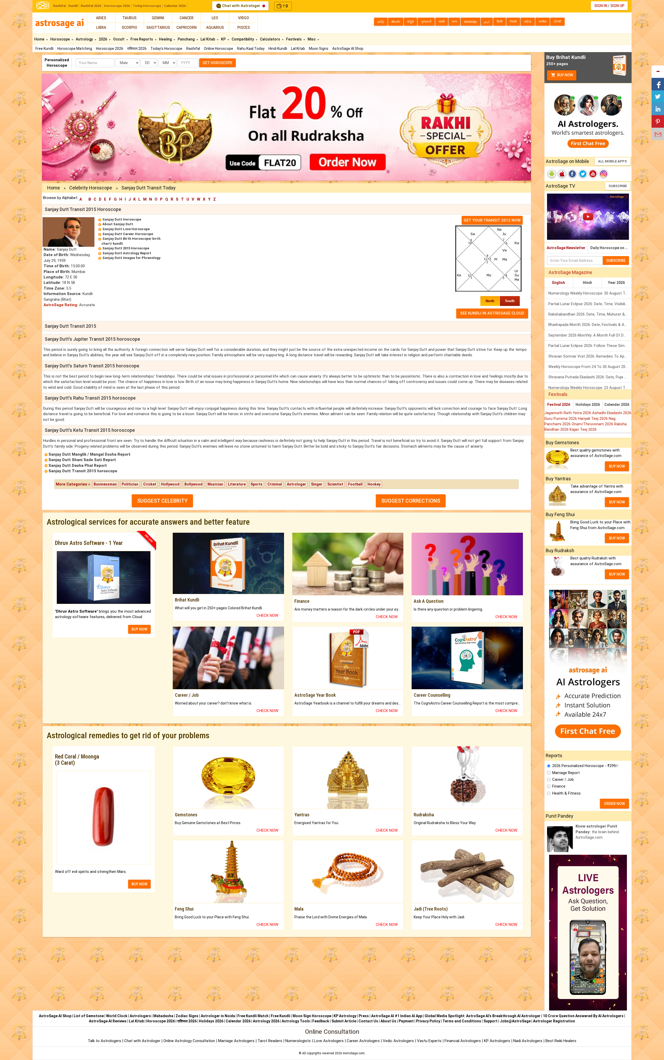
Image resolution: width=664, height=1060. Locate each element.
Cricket (149, 484)
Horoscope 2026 (117, 6)
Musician (215, 484)
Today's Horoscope (166, 48)
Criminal (274, 484)
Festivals (294, 39)
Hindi (587, 283)
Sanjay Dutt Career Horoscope (127, 234)
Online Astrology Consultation (189, 1040)
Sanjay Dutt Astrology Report (126, 253)
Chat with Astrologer (241, 5)
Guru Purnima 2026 (561, 418)
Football (355, 484)
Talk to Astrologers (104, 1040)
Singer (316, 484)
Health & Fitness (566, 793)
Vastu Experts (429, 1040)
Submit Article (343, 1021)
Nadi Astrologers (527, 1040)
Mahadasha (163, 1016)
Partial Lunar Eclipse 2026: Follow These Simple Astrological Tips (590, 345)
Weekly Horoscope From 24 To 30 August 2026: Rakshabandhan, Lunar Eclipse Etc (590, 366)
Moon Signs (318, 48)
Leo (215, 18)
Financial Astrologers (463, 1040)
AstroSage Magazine (570, 272)
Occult (119, 39)
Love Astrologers (329, 1040)
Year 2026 (616, 283)
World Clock (116, 1016)
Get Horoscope (217, 63)
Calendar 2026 (175, 6)
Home (39, 39)
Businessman (105, 484)
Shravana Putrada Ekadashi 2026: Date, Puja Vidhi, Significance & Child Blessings (590, 377)
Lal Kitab (298, 48)
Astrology (85, 39)
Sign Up (617, 6)
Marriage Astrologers (236, 1040)
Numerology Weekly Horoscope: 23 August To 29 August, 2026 (590, 387)
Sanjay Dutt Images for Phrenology (131, 258)
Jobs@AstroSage (515, 1021)
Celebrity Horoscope (90, 187)
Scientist (335, 484)
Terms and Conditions (461, 1021)
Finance (558, 786)
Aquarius (215, 27)
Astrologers (140, 1016)
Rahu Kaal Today (251, 48)
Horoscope (60, 39)
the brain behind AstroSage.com (597, 832)
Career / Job (563, 779)
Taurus (129, 18)
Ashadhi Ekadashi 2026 (611, 413)
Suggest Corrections (410, 501)
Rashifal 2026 (91, 6)
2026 (103, 39)
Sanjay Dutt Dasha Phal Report (78, 465)
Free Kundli (44, 48)
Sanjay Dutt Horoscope (121, 219)
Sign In (600, 6)
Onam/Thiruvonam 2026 (593, 424)
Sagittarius (158, 27)
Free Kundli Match (252, 1016)
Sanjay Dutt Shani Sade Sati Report (82, 459)
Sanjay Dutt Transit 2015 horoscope (83, 471)
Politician (130, 484)
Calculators (270, 39)
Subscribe (617, 186)
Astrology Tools (296, 1021)
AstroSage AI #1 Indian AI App (396, 1016)
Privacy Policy (428, 1021)
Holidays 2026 (588, 404)
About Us (388, 1021)
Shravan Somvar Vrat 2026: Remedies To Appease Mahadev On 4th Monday (590, 356)
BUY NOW (139, 629)
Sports (256, 484)
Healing (165, 39)
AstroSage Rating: (61, 305)
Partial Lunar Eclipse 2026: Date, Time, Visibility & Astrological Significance (590, 304)
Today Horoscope (147, 6)
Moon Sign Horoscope (312, 1016)
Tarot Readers (270, 1040)
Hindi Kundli (277, 48)
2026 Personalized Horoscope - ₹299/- (585, 765)
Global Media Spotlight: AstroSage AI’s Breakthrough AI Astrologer (483, 1016)
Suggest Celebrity (162, 501)
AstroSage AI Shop (347, 48)
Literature (237, 484)
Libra (101, 27)
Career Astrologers (363, 1040)
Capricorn (186, 27)
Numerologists (298, 1040)
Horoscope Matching (74, 48)
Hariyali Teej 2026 (593, 418)
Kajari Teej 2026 (583, 429)
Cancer (186, 18)
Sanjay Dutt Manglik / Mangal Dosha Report (89, 454)
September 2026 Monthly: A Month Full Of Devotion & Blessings (590, 335)
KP (223, 39)
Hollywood (170, 484)
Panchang (186, 39)
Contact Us (368, 1021)
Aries (101, 18)
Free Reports (142, 39)
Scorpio (129, 27)
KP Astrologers (497, 1040)
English (558, 283)
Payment (406, 1021)
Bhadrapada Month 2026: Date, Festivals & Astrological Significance (590, 324)
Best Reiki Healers (560, 1040)
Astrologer (296, 484)
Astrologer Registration (554, 1021)
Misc (312, 39)
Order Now (614, 804)
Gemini (158, 18)
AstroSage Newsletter (566, 248)
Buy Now (564, 75)
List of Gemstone (89, 1016)
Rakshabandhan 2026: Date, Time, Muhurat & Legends (590, 314)
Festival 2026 (558, 404)
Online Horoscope (218, 48)
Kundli (73, 6)
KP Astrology (345, 1016)
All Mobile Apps (612, 161)
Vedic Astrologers (398, 1040)
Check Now (267, 615)
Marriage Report (566, 772)
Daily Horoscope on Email (611, 248)
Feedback (320, 1021)
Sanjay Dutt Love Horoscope (126, 229)
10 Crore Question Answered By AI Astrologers (583, 1016)
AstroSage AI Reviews (108, 1021)
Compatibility (243, 39)
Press (364, 1016)
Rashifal (59, 6)
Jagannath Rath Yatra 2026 (568, 413)
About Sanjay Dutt (117, 224)
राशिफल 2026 (137, 48)
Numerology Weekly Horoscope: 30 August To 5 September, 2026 (590, 293)
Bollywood (193, 484)
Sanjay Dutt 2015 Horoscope (125, 248)
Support (490, 1021)
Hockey (374, 484)
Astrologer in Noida (218, 1016)
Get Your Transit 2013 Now (492, 220)
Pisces (243, 27)
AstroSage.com (354, 1053)
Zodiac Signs (187, 1016)
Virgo (243, 18)
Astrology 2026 (266, 1021)
